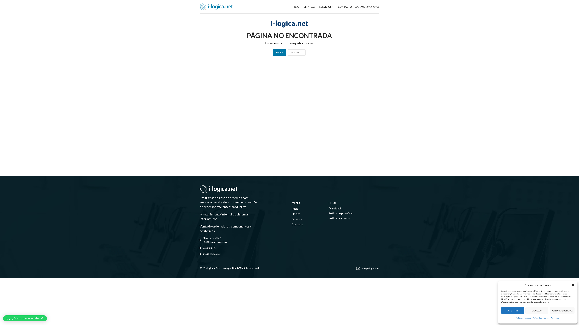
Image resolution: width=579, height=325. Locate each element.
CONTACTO (296, 52)
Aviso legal (555, 318)
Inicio (279, 52)
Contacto (297, 224)
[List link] (236, 248)
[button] (572, 284)
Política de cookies (523, 318)
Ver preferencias (562, 310)
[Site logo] (216, 6)
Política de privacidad (541, 318)
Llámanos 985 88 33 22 (367, 7)
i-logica (296, 213)
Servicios (297, 219)
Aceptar (513, 310)
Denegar (537, 310)
